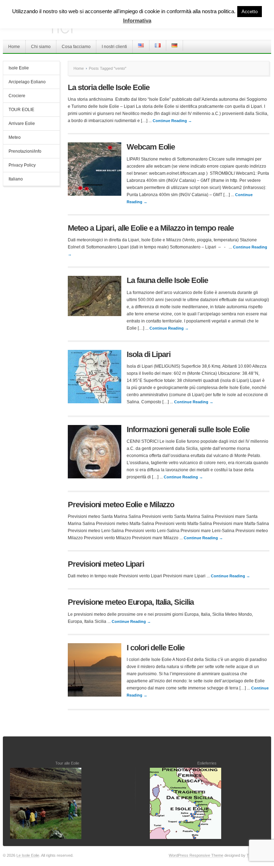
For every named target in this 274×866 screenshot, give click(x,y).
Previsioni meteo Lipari (106, 564)
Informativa (137, 20)
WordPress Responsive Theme (196, 855)
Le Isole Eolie (27, 855)
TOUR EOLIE (21, 109)
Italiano (16, 179)
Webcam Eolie (151, 146)
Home (14, 46)
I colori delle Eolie (155, 647)
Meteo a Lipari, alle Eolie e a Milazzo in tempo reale (151, 228)
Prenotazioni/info (25, 151)
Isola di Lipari (149, 354)
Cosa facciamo (76, 46)
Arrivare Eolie (22, 123)
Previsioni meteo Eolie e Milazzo (121, 504)
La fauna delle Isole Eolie (167, 280)
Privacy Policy (22, 165)
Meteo (15, 137)
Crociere (17, 95)
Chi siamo (41, 46)
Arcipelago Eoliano (27, 81)
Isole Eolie (19, 67)
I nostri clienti (114, 46)
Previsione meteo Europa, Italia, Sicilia (131, 602)
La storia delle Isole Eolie (108, 87)
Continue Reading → (172, 121)
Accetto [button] (250, 11)
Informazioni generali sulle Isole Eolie (188, 429)
